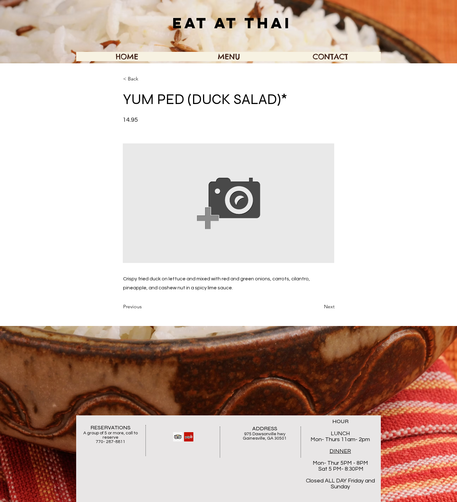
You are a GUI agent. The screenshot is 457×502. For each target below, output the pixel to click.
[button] (143, 79)
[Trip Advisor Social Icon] (177, 436)
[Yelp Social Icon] (188, 436)
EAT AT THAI (232, 23)
